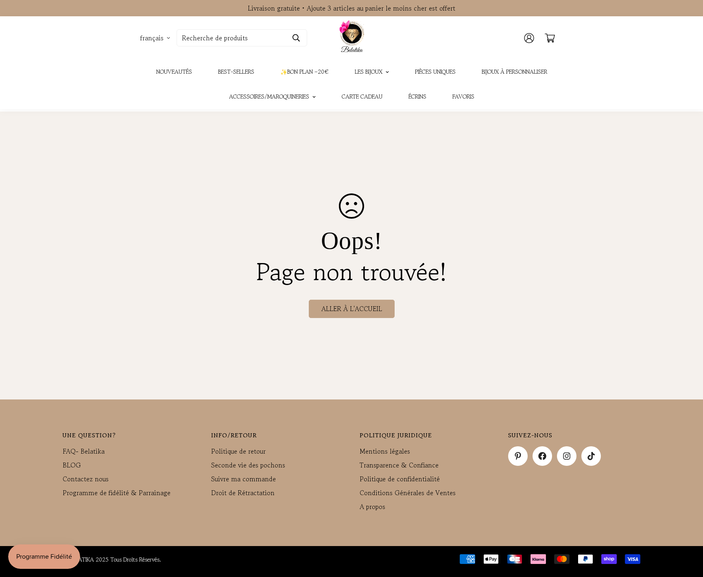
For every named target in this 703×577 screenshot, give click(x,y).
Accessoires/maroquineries (269, 96)
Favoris (463, 96)
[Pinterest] (518, 456)
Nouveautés (174, 72)
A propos (372, 506)
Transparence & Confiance (399, 465)
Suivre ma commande (243, 479)
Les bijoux (368, 72)
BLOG (72, 465)
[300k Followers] (542, 456)
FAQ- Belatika (84, 451)
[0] (549, 38)
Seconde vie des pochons (248, 465)
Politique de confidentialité (400, 479)
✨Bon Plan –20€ (304, 72)
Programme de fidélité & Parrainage (116, 493)
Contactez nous (86, 479)
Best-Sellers (236, 72)
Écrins (417, 96)
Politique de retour (238, 451)
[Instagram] (566, 456)
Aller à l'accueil (351, 309)
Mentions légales (385, 451)
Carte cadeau (362, 96)
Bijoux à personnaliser (514, 72)
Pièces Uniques (435, 72)
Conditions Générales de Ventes (408, 493)
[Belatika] (351, 37)
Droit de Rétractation (243, 493)
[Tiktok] (591, 456)
